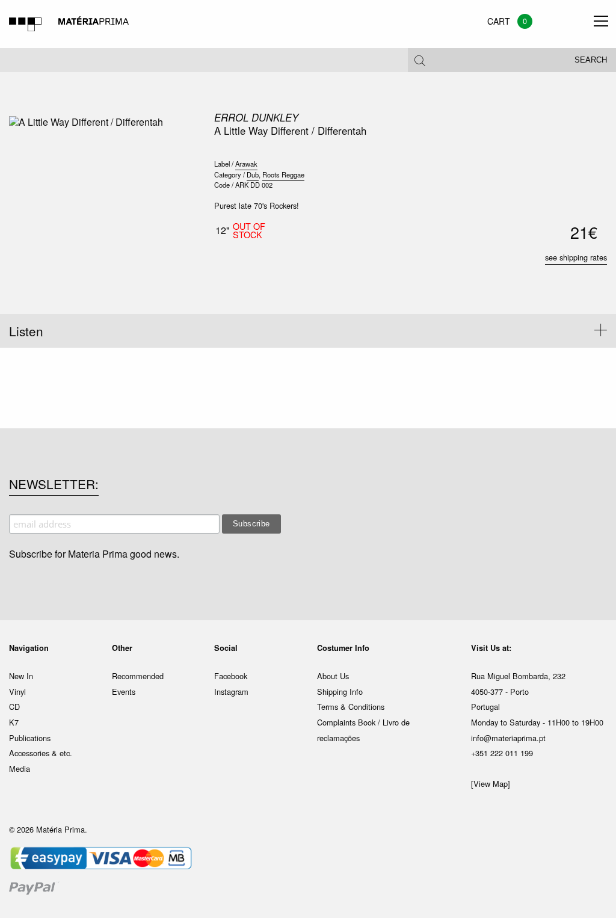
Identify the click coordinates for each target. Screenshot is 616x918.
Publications (30, 738)
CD (14, 706)
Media (19, 768)
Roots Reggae (283, 174)
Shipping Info (340, 691)
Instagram (231, 691)
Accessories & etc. (40, 753)
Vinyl (17, 691)
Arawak (246, 163)
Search (590, 60)
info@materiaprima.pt (508, 738)
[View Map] (490, 783)
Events (123, 691)
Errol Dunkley (256, 117)
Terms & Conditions (350, 706)
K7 (14, 722)
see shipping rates (576, 257)
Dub (253, 174)
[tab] (308, 331)
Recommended (138, 676)
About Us (333, 676)
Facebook (230, 676)
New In (21, 676)
